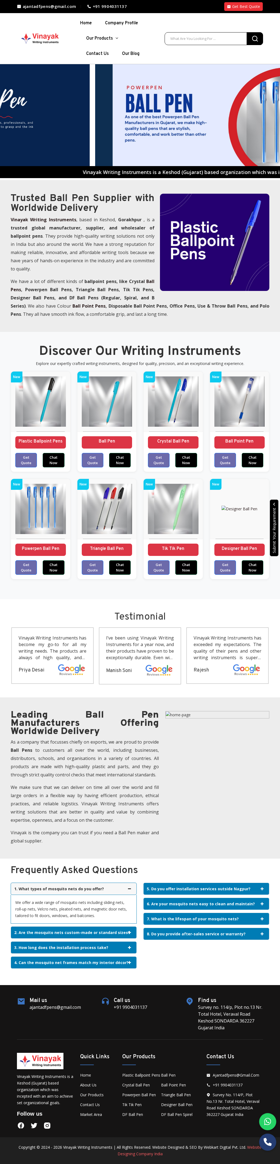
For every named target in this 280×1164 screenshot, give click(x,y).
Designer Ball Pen (239, 549)
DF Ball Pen (132, 1114)
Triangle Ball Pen (107, 549)
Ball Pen (107, 441)
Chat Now (53, 460)
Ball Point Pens (89, 306)
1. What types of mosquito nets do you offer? (59, 888)
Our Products (100, 38)
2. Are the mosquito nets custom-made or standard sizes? (72, 932)
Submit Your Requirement (274, 530)
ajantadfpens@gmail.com (48, 6)
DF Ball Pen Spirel (176, 1114)
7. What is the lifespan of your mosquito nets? (193, 918)
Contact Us (97, 54)
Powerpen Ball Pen (40, 549)
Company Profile (121, 23)
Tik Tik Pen (173, 549)
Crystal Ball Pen (173, 441)
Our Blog (130, 54)
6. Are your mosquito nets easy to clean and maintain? (201, 903)
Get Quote (26, 460)
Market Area (91, 1114)
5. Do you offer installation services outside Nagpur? (198, 888)
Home (85, 1075)
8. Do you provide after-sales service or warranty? (196, 933)
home (86, 23)
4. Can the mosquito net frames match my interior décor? (71, 962)
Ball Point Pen (239, 441)
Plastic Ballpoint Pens (41, 441)
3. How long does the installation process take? (61, 947)
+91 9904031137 (109, 6)
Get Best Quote (245, 6)
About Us (88, 1085)
